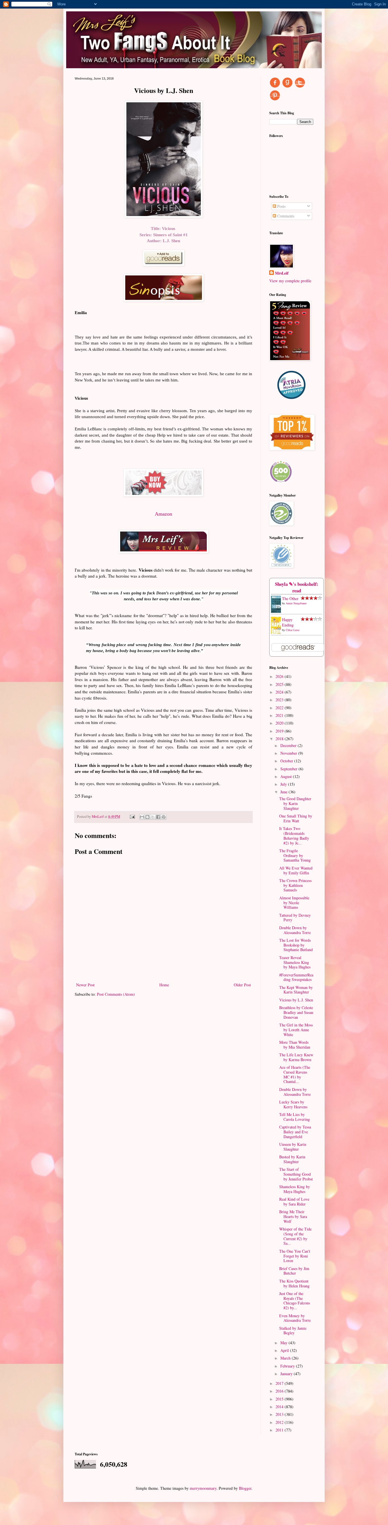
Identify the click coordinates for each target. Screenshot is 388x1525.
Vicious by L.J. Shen (296, 1000)
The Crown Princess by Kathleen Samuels (295, 885)
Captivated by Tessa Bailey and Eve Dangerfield (295, 1131)
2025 (280, 684)
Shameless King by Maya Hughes (294, 1189)
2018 (280, 738)
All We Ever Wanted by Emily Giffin (295, 870)
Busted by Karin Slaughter (292, 1159)
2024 (280, 692)
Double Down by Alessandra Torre (295, 930)
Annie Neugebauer (296, 603)
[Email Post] (132, 816)
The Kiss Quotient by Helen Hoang (294, 1283)
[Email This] (142, 817)
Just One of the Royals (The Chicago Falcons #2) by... (294, 1300)
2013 (280, 1414)
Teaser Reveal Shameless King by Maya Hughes (294, 962)
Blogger (245, 1488)
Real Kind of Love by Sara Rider (294, 1201)
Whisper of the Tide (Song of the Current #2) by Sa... (295, 1236)
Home (164, 984)
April (285, 1350)
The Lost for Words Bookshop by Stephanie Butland (296, 945)
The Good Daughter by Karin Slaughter (295, 803)
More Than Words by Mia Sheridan (294, 1045)
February (288, 1366)
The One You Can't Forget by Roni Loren (294, 1255)
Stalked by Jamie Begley (292, 1330)
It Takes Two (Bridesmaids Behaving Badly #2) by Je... (294, 835)
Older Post (242, 984)
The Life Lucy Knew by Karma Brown (296, 1057)
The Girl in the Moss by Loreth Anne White (296, 1029)
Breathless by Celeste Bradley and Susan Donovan (296, 1012)
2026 (280, 676)
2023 (280, 699)
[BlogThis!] (147, 817)
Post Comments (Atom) (116, 994)
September (289, 768)
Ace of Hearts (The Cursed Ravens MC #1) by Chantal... (294, 1074)
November (289, 753)
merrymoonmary (203, 1488)
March (286, 1358)
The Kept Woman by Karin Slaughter (296, 990)
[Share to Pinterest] (163, 817)
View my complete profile (290, 280)
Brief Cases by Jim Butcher (294, 1271)
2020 (280, 723)
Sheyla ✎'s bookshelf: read (296, 587)
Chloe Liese (292, 630)
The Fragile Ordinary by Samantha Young (295, 855)
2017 (280, 1383)
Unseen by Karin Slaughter (292, 1147)
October (287, 760)
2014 (280, 1406)
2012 (280, 1422)
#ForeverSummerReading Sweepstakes (296, 977)
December (289, 745)
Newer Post (85, 984)
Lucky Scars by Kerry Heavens (293, 1104)
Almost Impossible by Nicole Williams (294, 902)
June (284, 791)
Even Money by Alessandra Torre (295, 1318)
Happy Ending (288, 622)
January (287, 1373)
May (284, 1342)
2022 (280, 707)
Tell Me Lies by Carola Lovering (294, 1117)
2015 (280, 1399)
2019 (280, 731)
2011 (280, 1430)
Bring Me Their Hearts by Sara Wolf (293, 1216)
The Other (290, 598)
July (284, 784)
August (286, 776)
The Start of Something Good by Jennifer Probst (296, 1174)
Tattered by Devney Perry (295, 917)
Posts (280, 206)
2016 (280, 1391)
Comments (285, 216)
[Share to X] (153, 817)
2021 (280, 715)
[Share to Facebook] (158, 817)
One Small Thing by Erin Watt (295, 818)
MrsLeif (282, 273)
